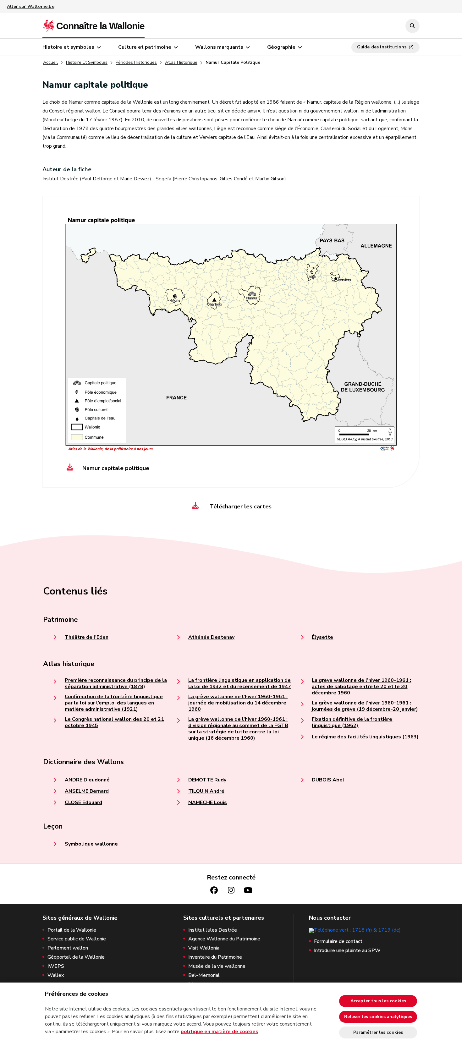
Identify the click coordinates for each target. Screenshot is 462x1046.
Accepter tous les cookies (378, 1001)
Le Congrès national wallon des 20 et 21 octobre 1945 (114, 722)
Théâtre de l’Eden (86, 637)
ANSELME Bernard (87, 791)
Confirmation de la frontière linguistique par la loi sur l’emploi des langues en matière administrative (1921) (114, 702)
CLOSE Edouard (83, 802)
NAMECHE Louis (207, 802)
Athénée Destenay (211, 637)
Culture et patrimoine (144, 47)
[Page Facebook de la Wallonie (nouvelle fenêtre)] (214, 890)
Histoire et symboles (68, 47)
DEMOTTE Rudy (207, 780)
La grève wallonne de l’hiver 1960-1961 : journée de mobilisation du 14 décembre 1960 (238, 702)
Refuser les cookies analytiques (378, 1017)
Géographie (281, 47)
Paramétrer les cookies (378, 1032)
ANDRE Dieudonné (87, 780)
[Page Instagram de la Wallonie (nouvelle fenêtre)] (231, 890)
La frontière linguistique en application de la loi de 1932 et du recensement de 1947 (239, 683)
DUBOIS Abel (328, 780)
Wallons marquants (219, 47)
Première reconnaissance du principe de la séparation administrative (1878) (116, 683)
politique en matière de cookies (219, 1031)
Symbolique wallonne (91, 844)
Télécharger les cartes (240, 506)
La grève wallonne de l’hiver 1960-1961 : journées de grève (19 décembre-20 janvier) (365, 706)
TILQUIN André (206, 791)
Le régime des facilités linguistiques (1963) (365, 737)
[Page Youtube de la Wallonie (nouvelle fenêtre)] (248, 890)
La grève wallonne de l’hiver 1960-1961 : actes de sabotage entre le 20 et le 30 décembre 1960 (361, 686)
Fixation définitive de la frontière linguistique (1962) (352, 722)
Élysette (322, 637)
